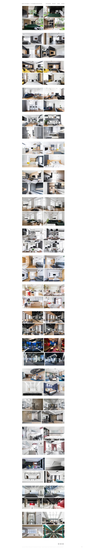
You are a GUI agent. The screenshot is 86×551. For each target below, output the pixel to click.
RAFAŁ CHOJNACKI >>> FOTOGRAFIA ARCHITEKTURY (32, 3)
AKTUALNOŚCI (48, 3)
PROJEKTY (54, 3)
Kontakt (63, 3)
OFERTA (58, 3)
